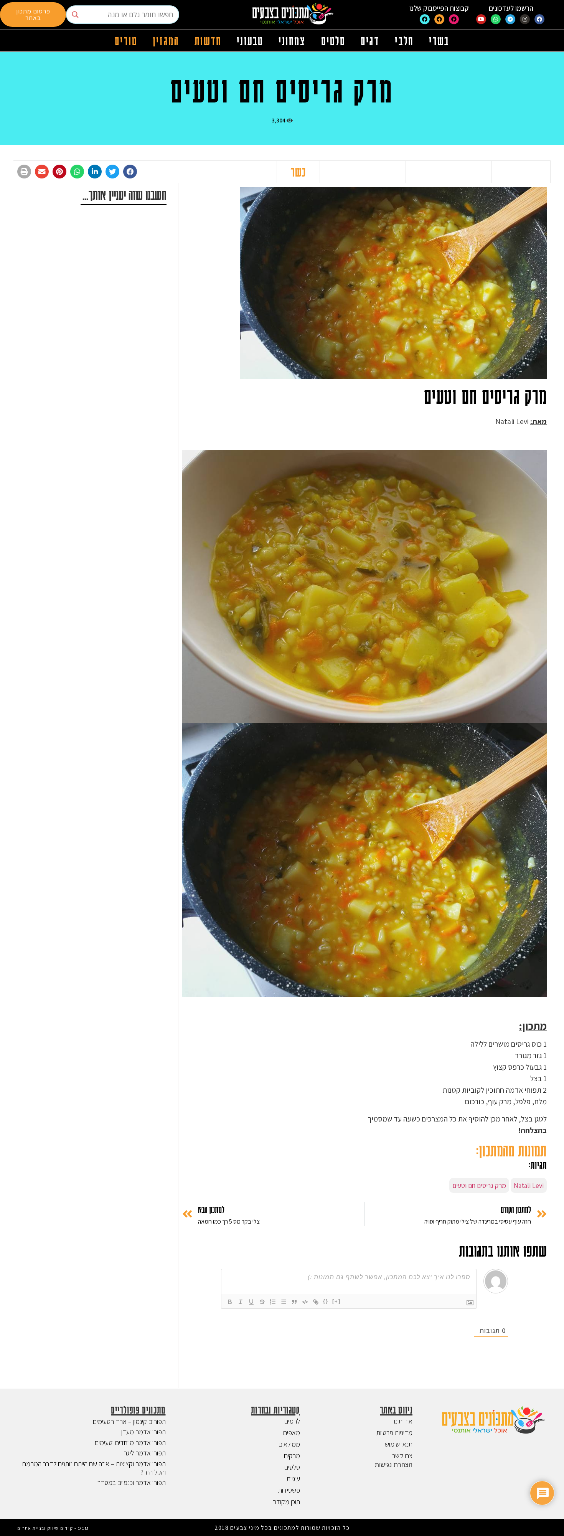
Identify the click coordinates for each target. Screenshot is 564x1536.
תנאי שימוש (398, 1444)
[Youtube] (481, 19)
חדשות (208, 40)
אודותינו (403, 1421)
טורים (126, 40)
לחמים (292, 1421)
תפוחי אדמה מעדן (143, 1431)
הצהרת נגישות (393, 1464)
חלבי (404, 40)
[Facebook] (539, 19)
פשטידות (289, 1490)
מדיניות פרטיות (394, 1432)
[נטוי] (240, 1301)
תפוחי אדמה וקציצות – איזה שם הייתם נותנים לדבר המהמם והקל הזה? (94, 1468)
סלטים (333, 40)
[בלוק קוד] (305, 1301)
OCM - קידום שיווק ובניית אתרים (53, 1528)
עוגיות (293, 1478)
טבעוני (250, 40)
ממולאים (289, 1444)
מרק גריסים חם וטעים (479, 1185)
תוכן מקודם (286, 1501)
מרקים (292, 1455)
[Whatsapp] (495, 19)
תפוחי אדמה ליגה (145, 1452)
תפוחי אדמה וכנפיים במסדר (131, 1482)
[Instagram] (524, 19)
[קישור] (315, 1301)
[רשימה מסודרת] (272, 1301)
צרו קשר (402, 1455)
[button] (130, 171)
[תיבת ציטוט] (294, 1301)
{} (325, 1301)
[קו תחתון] (251, 1301)
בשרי (439, 40)
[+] (336, 1301)
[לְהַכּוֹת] (262, 1301)
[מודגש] (229, 1301)
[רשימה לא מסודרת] (283, 1301)
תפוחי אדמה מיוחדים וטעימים (130, 1442)
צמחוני (292, 40)
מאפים (291, 1432)
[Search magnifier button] (75, 14)
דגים (370, 40)
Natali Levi (529, 1185)
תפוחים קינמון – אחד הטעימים (129, 1421)
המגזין (166, 40)
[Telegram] (510, 19)
